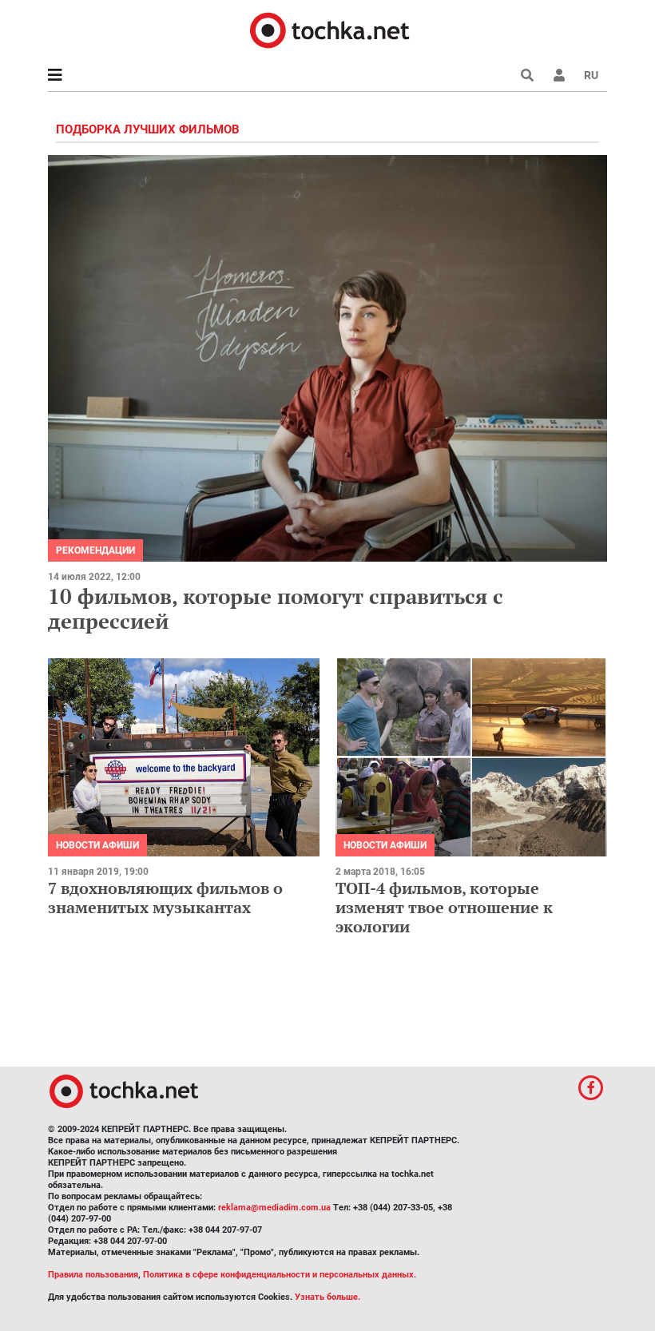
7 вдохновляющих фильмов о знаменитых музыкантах (165, 897)
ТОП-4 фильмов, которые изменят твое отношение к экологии (444, 907)
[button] (559, 75)
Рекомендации (95, 550)
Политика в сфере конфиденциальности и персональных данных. (279, 1274)
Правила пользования (93, 1274)
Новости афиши (97, 845)
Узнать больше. (327, 1297)
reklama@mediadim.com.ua (274, 1207)
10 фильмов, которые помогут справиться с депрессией (275, 608)
